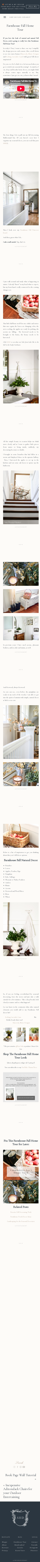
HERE (5, 143)
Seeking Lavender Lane (14, 57)
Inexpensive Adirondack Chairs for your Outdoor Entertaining (17, 1491)
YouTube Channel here (29, 1067)
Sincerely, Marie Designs (30, 54)
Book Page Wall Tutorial (20, 1475)
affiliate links (19, 1046)
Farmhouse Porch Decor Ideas (20, 1217)
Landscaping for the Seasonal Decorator (21, 1221)
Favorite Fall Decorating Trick (20, 1212)
